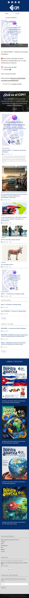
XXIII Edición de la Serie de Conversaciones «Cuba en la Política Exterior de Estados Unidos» (14, 44)
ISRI (2, 547)
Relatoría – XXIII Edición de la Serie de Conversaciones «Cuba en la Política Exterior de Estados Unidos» (13, 343)
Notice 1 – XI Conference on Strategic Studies (12, 293)
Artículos (3, 215)
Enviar (3, 587)
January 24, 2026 (16, 84)
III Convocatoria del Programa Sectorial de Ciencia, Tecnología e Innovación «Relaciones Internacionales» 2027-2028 (14, 196)
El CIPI (17, 13)
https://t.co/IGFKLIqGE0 (18, 78)
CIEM (2, 543)
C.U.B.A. (3, 551)
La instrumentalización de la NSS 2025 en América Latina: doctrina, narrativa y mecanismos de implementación (14, 219)
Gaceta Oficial (4, 545)
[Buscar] (16, 26)
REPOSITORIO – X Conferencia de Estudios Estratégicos (13, 328)
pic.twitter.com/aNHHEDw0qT (10, 80)
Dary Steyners (14, 596)
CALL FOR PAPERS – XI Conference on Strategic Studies (13, 311)
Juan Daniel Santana (24, 596)
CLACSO (3, 541)
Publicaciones (9, 21)
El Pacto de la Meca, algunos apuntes (10, 239)
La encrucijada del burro (7, 264)
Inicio (6, 13)
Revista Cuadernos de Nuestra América (10, 539)
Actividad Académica (11, 17)
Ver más (3, 318)
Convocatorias (4, 291)
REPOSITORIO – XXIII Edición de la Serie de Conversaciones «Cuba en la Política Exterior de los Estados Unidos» (14, 335)
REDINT (3, 549)
